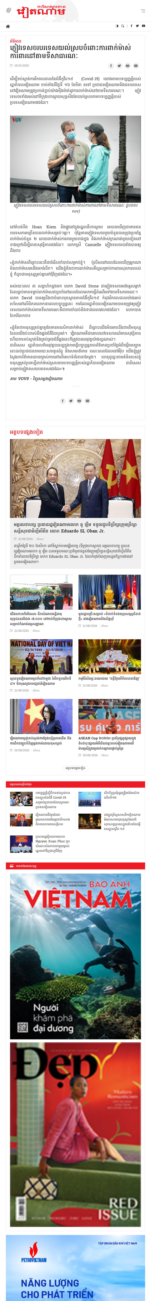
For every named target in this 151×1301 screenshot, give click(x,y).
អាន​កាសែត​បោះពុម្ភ (26, 866)
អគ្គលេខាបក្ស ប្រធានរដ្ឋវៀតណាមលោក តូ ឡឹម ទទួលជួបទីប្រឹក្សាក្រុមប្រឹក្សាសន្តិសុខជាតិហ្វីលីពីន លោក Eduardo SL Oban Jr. (75, 528)
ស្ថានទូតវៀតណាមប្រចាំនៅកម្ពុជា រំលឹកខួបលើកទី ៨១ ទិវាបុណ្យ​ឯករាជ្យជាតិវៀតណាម (40, 681)
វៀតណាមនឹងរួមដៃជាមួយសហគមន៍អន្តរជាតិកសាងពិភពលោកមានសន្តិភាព (53, 820)
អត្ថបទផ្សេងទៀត (26, 432)
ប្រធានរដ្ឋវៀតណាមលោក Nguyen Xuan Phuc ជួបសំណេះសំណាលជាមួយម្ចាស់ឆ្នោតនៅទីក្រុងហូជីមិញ (53, 843)
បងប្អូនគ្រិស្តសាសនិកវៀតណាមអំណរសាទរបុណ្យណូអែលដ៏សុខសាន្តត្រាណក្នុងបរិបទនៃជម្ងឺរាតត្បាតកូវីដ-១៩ (122, 822)
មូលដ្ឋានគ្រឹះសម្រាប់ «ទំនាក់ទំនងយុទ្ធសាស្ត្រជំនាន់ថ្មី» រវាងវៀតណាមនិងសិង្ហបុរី (109, 617)
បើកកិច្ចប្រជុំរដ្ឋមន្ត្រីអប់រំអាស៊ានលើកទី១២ (121, 795)
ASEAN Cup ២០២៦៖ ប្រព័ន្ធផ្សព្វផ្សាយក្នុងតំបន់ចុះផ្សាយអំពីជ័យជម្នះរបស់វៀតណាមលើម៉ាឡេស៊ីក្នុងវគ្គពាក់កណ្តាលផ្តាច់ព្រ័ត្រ (107, 743)
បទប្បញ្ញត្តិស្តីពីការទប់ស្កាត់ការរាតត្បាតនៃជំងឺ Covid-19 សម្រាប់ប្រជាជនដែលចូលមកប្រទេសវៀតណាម (53, 800)
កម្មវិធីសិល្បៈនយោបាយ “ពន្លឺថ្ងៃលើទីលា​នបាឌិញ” (109, 678)
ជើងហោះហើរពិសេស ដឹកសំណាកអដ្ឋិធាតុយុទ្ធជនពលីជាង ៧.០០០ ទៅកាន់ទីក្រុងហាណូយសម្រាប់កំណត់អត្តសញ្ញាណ (41, 619)
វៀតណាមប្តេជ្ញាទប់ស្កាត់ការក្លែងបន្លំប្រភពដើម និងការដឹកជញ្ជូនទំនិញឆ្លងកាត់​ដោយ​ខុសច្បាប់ (40, 741)
